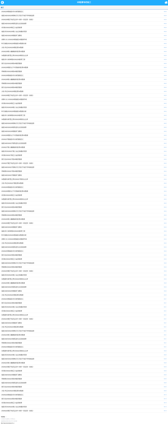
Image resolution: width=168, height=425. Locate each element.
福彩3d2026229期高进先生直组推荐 (13, 23)
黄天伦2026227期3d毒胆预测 (11, 159)
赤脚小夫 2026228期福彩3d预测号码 (14, 99)
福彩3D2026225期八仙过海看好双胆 (14, 275)
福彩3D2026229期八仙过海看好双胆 (14, 31)
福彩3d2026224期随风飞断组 (11, 323)
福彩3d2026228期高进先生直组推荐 (13, 127)
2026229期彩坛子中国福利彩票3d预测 (14, 67)
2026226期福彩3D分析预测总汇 (12, 187)
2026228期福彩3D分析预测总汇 (12, 75)
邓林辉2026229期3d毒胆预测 (11, 71)
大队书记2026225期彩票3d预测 (12, 295)
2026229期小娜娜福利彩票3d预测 (13, 51)
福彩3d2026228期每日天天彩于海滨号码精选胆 (17, 123)
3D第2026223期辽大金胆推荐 (11, 371)
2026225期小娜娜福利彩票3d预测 (13, 283)
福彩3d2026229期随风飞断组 (11, 35)
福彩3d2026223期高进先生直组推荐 (13, 383)
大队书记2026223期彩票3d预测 (12, 391)
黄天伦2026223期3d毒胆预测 (11, 387)
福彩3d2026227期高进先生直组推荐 (13, 143)
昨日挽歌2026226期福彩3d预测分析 (13, 235)
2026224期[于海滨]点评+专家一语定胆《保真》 (17, 319)
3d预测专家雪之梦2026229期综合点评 (14, 55)
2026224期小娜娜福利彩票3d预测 (13, 335)
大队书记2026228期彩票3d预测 (12, 91)
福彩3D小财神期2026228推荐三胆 (13, 115)
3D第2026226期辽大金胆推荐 (11, 195)
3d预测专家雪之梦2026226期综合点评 (14, 199)
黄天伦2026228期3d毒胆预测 (11, 87)
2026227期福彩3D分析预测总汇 (12, 139)
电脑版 (3, 416)
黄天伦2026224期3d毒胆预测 (11, 303)
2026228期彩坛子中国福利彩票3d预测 (14, 135)
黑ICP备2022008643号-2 (7, 423)
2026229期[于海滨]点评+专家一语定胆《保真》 (17, 19)
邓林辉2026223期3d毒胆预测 (11, 379)
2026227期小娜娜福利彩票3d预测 (13, 147)
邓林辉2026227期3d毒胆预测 (11, 171)
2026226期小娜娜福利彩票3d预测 (13, 219)
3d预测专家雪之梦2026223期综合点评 (14, 351)
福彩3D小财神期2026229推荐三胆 (13, 59)
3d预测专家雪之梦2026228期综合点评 (14, 119)
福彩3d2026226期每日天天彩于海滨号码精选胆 (17, 211)
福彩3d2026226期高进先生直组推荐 (13, 247)
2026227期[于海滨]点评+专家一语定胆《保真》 (17, 163)
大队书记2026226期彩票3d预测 (12, 243)
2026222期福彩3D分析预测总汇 (12, 395)
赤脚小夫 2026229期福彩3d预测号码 (14, 39)
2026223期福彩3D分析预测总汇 (12, 347)
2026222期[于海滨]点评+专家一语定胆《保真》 (17, 411)
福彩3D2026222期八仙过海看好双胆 (14, 407)
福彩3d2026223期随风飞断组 (11, 375)
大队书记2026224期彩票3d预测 (12, 327)
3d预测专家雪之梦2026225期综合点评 (14, 279)
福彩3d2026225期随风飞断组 (11, 291)
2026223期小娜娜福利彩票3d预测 (13, 363)
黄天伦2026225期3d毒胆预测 (11, 255)
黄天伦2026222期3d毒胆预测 (11, 399)
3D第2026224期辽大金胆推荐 (11, 311)
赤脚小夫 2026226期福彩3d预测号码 (14, 239)
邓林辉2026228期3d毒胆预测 (11, 83)
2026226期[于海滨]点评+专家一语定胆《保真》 (17, 223)
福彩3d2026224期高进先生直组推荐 (13, 339)
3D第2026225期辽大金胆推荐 (11, 259)
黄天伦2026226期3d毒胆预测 (11, 207)
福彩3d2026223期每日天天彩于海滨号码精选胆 (17, 359)
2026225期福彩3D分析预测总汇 (12, 251)
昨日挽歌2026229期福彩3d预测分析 (13, 43)
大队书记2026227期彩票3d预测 (12, 183)
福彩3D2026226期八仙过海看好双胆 (14, 203)
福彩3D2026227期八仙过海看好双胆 (14, 151)
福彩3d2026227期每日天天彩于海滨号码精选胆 (17, 167)
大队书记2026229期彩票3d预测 (12, 47)
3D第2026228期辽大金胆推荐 (11, 103)
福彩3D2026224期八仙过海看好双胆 (14, 307)
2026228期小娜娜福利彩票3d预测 (13, 79)
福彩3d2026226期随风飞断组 (11, 227)
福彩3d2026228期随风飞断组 (11, 131)
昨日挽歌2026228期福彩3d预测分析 (13, 111)
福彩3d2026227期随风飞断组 (11, 175)
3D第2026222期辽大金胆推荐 (11, 403)
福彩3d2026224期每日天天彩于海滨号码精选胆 (17, 331)
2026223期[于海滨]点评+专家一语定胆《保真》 (17, 367)
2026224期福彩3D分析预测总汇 (12, 299)
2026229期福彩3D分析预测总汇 (12, 11)
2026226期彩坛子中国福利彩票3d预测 (14, 191)
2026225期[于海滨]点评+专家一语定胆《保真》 (17, 271)
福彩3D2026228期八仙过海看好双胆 (14, 107)
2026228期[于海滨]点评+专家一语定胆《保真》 (17, 95)
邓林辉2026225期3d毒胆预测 (11, 267)
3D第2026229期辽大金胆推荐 (11, 27)
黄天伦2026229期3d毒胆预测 (11, 63)
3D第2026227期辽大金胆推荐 (11, 155)
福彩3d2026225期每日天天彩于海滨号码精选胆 (17, 263)
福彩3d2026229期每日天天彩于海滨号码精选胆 (17, 15)
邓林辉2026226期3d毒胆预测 (11, 215)
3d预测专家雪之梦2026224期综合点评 (14, 315)
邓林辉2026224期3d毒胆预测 (11, 343)
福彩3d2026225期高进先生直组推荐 (13, 287)
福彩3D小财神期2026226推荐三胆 (13, 231)
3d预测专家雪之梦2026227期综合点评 (14, 179)
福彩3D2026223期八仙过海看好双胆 (14, 355)
